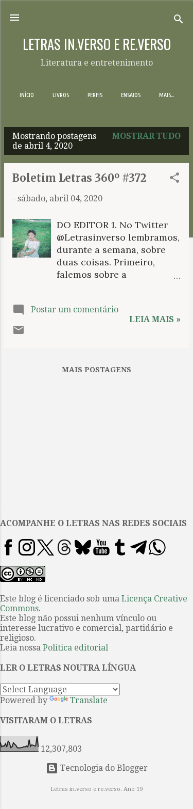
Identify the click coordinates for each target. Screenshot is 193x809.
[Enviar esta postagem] (18, 333)
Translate (89, 700)
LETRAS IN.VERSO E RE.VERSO (97, 44)
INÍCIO (27, 95)
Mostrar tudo (146, 136)
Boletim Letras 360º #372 (79, 177)
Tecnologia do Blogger (103, 768)
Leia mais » (155, 319)
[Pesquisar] (178, 21)
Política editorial (75, 648)
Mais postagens (96, 370)
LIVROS (60, 95)
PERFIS (94, 95)
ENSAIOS (131, 95)
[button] (174, 179)
